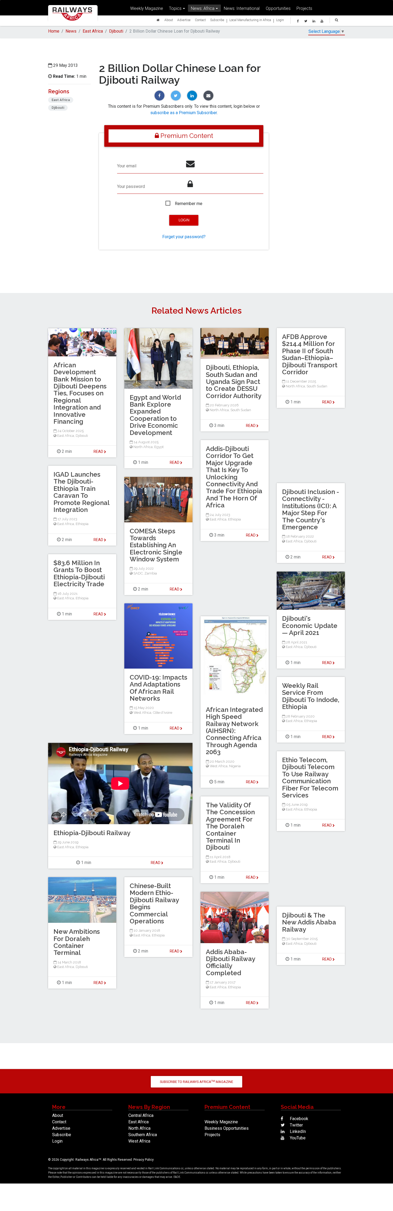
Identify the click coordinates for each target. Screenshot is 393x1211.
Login (280, 20)
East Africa (93, 31)
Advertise (184, 20)
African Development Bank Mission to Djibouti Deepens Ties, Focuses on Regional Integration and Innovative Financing (79, 393)
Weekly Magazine (146, 8)
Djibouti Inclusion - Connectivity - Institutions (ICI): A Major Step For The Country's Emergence (310, 509)
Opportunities (278, 8)
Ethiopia (234, 519)
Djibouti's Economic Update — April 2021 (309, 626)
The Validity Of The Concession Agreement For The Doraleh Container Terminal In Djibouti (230, 826)
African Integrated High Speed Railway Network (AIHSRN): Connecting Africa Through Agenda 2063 (234, 731)
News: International (242, 8)
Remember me (188, 203)
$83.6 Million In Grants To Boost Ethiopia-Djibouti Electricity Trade (79, 573)
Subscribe (217, 20)
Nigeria (235, 766)
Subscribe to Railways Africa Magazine (196, 1081)
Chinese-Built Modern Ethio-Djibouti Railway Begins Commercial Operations (154, 903)
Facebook (298, 1118)
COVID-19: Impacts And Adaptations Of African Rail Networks (158, 687)
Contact (200, 20)
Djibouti (116, 31)
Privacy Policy (143, 1160)
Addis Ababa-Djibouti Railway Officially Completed (230, 962)
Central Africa (140, 1115)
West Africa (142, 713)
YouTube (297, 1137)
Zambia (150, 573)
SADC (138, 573)
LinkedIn (297, 1131)
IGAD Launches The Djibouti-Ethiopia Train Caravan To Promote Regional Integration (81, 492)
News (71, 31)
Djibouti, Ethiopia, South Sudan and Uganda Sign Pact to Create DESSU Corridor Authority (233, 382)
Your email (126, 165)
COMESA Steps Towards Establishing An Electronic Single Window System (156, 545)
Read (251, 425)
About (168, 20)
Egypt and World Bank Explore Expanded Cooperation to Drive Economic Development (155, 415)
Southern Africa (142, 1134)
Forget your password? (184, 236)
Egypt (159, 447)
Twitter (296, 1125)
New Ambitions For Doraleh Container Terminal (76, 942)
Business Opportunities (227, 1128)
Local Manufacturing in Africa (250, 20)
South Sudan (240, 410)
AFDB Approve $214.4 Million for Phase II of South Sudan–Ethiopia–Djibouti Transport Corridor (309, 354)
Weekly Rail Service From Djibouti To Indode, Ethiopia (310, 696)
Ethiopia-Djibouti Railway (91, 833)
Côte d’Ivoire (162, 713)
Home (53, 31)
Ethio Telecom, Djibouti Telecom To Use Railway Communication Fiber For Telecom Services (310, 777)
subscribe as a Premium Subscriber (183, 112)
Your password (131, 186)
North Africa (219, 410)
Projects (304, 8)
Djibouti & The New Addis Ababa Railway (309, 922)
